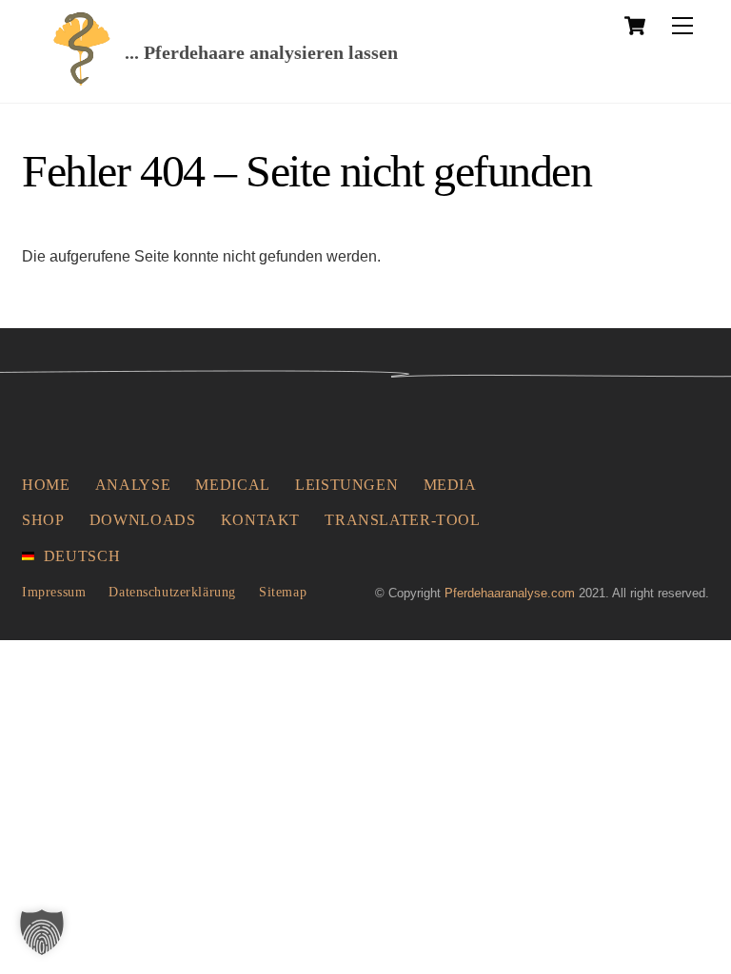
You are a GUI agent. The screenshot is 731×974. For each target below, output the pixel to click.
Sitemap (282, 591)
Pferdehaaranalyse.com (510, 593)
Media (450, 485)
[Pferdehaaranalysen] (82, 80)
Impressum (54, 591)
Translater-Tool (403, 520)
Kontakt (260, 520)
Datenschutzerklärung (172, 591)
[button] (42, 932)
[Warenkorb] (635, 26)
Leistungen (346, 485)
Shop (43, 520)
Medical (232, 485)
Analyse (132, 485)
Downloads (142, 520)
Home (46, 485)
